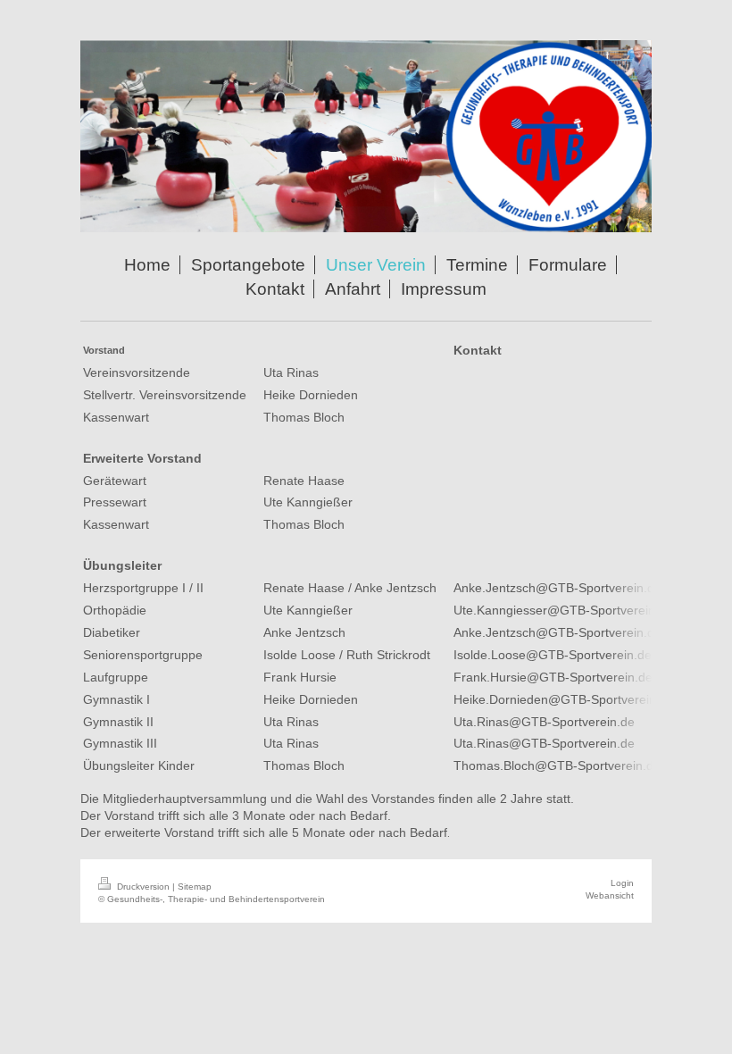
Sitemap (195, 886)
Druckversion (143, 886)
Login (622, 883)
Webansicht (610, 895)
